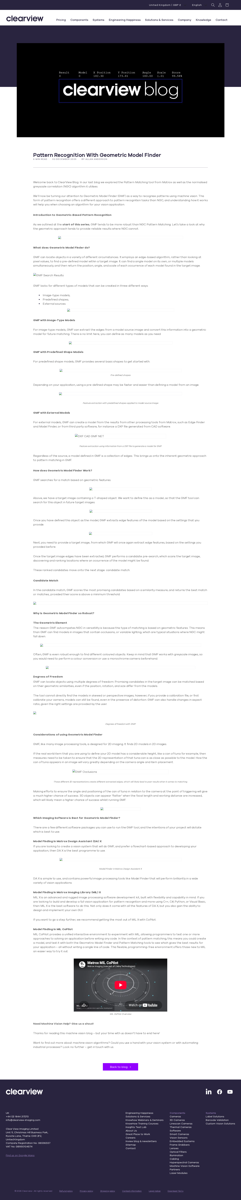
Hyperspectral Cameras (184, 1162)
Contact (131, 1148)
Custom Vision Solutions (220, 1123)
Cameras (175, 1116)
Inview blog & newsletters (141, 1141)
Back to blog (120, 1066)
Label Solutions (215, 1116)
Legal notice (155, 1191)
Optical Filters (178, 1151)
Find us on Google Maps (20, 1155)
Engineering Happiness (139, 1113)
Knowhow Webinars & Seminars (145, 1120)
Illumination (176, 1155)
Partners (175, 1169)
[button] (212, 4)
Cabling (174, 1158)
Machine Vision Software (185, 1165)
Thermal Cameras (181, 1127)
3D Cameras (177, 1120)
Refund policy (66, 1191)
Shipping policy (107, 1191)
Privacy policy (86, 1191)
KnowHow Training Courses (142, 1123)
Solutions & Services (138, 1116)
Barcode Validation (217, 1120)
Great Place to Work (138, 1134)
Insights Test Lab (136, 1127)
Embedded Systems (182, 1141)
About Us (131, 1130)
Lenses (174, 1148)
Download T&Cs (175, 1191)
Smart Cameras (179, 1134)
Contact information (132, 1191)
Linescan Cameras (181, 1123)
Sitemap (131, 1144)
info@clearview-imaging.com (23, 1120)
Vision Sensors (179, 1137)
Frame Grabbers (180, 1144)
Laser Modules (179, 1173)
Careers (130, 1137)
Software (175, 1130)
